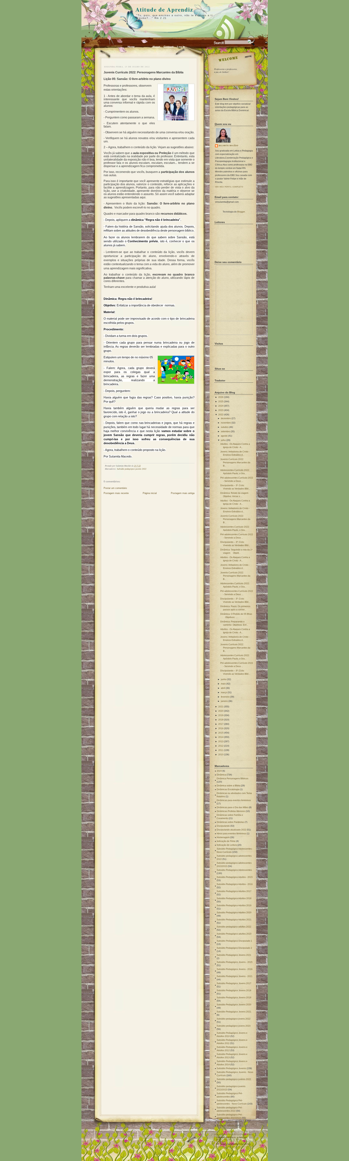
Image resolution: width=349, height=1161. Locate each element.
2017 (220, 724)
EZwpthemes (244, 1144)
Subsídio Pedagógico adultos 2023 (234, 934)
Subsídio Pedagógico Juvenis (231, 1068)
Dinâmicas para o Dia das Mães (232, 807)
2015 (220, 733)
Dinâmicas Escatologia (228, 789)
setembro (225, 431)
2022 (220, 414)
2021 (220, 706)
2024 (220, 406)
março (224, 692)
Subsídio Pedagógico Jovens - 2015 (234, 962)
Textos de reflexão (226, 1125)
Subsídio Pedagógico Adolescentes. (234, 870)
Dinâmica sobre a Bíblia (228, 785)
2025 (220, 401)
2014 (220, 737)
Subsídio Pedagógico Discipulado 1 (234, 941)
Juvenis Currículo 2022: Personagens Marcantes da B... (235, 462)
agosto (224, 436)
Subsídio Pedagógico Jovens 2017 (234, 983)
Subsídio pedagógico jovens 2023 (233, 1026)
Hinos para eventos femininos (231, 833)
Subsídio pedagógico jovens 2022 (233, 1019)
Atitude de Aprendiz (164, 9)
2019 (220, 715)
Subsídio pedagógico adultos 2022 (234, 926)
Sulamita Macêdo (228, 146)
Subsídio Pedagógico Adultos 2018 (234, 898)
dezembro (226, 418)
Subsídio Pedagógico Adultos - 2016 (235, 884)
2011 (220, 750)
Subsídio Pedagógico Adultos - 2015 (235, 877)
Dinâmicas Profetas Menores (231, 811)
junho (223, 679)
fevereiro (225, 697)
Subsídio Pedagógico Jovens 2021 (234, 955)
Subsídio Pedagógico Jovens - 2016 (234, 969)
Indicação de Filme (226, 841)
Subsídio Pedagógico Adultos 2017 (234, 891)
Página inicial (150, 493)
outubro (224, 427)
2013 (220, 741)
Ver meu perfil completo (229, 187)
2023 (220, 410)
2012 (220, 746)
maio (223, 683)
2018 (220, 719)
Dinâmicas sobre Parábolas (230, 822)
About (156, 46)
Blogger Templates (224, 1139)
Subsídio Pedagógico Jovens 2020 (234, 1004)
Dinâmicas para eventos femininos (234, 800)
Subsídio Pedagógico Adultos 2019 (234, 905)
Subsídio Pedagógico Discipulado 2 (234, 948)
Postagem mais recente (116, 493)
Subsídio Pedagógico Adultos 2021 (234, 919)
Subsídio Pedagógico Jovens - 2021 (234, 976)
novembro (226, 423)
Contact (168, 46)
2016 (220, 728)
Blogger (241, 211)
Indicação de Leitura (227, 845)
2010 (220, 754)
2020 (220, 711)
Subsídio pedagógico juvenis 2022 (131, 468)
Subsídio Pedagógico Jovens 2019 (234, 997)
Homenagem (223, 837)
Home (131, 46)
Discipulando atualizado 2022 (231, 829)
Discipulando (223, 826)
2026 (220, 397)
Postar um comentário (115, 488)
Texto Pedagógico (225, 1122)
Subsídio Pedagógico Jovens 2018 (234, 990)
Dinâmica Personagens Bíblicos (232, 778)
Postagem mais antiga (182, 493)
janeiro (224, 701)
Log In (181, 46)
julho (223, 440)
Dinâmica (221, 774)
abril (223, 688)
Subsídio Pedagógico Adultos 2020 (234, 912)
